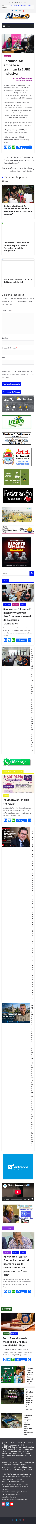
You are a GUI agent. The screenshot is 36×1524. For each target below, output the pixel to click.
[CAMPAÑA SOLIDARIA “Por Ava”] (18, 776)
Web (3, 358)
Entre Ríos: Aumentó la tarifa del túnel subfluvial (18, 280)
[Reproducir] (4, 1199)
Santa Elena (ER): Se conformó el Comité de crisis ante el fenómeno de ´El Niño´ (32, 700)
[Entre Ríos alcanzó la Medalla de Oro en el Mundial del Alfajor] (18, 1314)
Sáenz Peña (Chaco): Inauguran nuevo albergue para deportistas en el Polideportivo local (28, 1425)
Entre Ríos (7, 604)
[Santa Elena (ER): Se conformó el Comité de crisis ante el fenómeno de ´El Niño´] (16, 700)
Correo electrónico (9, 348)
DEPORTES (6, 1333)
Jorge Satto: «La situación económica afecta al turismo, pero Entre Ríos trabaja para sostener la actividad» (32, 1077)
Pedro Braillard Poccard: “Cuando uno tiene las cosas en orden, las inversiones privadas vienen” (32, 914)
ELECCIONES (7, 1252)
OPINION (6, 795)
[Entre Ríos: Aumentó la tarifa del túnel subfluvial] (18, 260)
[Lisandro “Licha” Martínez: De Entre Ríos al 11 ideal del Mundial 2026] (13, 1376)
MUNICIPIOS (7, 56)
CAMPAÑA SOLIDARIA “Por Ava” (16, 801)
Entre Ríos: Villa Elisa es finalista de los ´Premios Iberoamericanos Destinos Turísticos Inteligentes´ (19, 160)
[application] (18, 1192)
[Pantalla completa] (32, 1199)
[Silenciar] (29, 1199)
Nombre (5, 338)
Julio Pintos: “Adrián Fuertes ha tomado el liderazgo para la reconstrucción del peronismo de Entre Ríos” (16, 1265)
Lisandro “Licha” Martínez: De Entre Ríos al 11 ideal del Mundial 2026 (30, 1375)
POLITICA (23, 604)
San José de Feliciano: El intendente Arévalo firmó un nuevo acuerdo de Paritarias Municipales (17, 616)
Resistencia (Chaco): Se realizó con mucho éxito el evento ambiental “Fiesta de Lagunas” (18, 210)
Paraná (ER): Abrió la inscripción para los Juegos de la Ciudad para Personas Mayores (29, 1399)
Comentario (7, 310)
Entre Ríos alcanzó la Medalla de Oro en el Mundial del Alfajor (15, 1341)
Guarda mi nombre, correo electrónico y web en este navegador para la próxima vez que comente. (18, 374)
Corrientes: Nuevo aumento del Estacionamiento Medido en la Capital (17, 169)
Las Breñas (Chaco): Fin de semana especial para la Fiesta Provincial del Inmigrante (16, 246)
